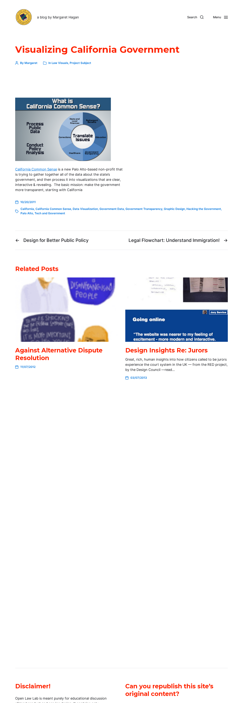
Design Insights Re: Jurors (166, 350)
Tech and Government (50, 213)
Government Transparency (143, 209)
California (27, 209)
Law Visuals (60, 63)
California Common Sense (36, 169)
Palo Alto (27, 213)
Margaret (30, 63)
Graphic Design (174, 209)
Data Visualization (85, 209)
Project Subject (80, 63)
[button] (195, 17)
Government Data (111, 209)
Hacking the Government (203, 209)
